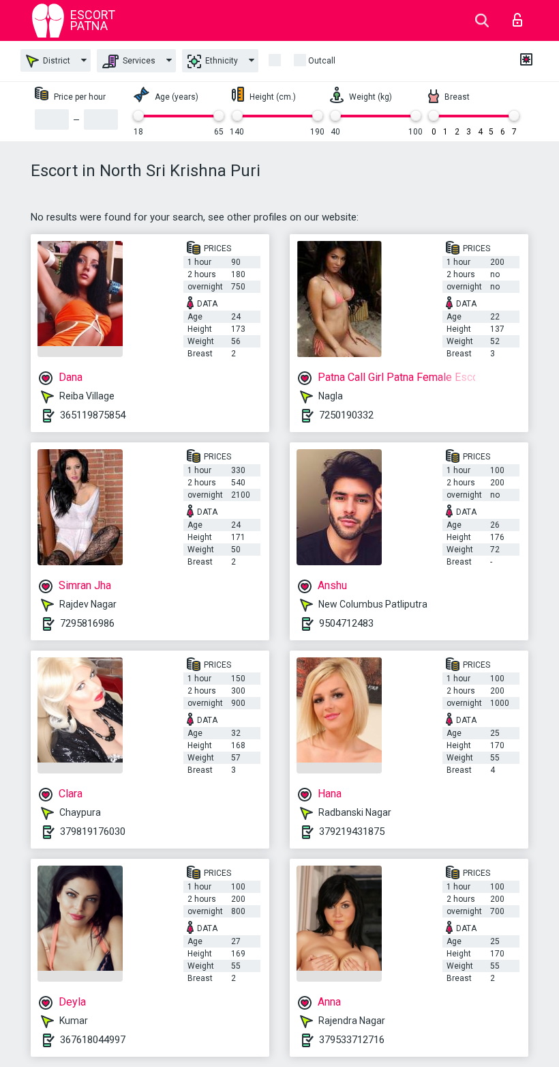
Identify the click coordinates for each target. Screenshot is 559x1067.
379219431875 (351, 831)
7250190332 (346, 415)
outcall (321, 61)
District (55, 61)
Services (138, 61)
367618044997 (92, 1040)
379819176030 (92, 831)
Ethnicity (220, 61)
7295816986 (87, 623)
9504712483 (346, 623)
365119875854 (92, 415)
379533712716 (351, 1040)
